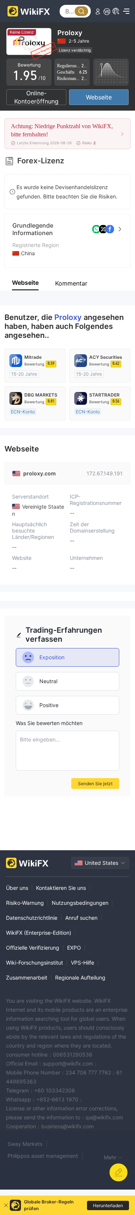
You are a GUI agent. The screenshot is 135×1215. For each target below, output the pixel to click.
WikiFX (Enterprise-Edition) (38, 932)
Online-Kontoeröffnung (36, 97)
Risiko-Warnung (25, 903)
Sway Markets (25, 1144)
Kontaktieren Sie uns (61, 888)
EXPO (74, 947)
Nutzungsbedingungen (80, 903)
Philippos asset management (43, 1156)
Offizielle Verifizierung (32, 947)
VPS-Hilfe (82, 962)
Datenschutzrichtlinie (31, 918)
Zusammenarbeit (26, 977)
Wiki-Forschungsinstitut (34, 962)
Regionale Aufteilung (80, 977)
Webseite (99, 97)
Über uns (17, 888)
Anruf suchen (81, 918)
